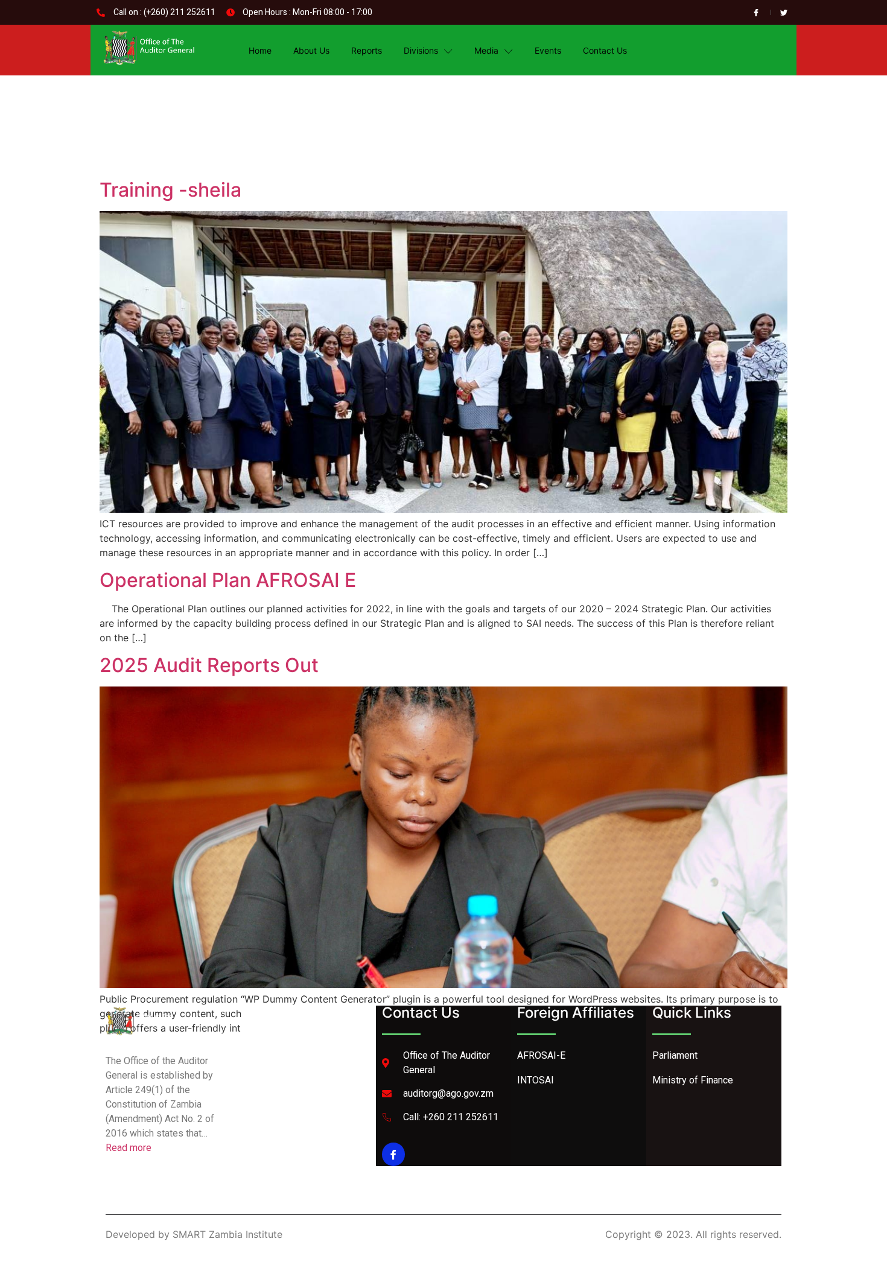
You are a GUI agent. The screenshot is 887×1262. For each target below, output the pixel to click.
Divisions (421, 50)
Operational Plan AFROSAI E (228, 580)
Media (486, 50)
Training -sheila (170, 189)
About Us (311, 50)
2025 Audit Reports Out (209, 665)
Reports (366, 50)
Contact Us (605, 50)
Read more (128, 1147)
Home (260, 50)
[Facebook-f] (393, 1154)
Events (548, 50)
